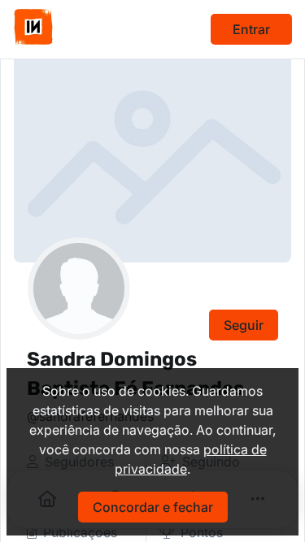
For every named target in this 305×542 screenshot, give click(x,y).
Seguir (244, 325)
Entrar (251, 29)
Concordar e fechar (153, 507)
